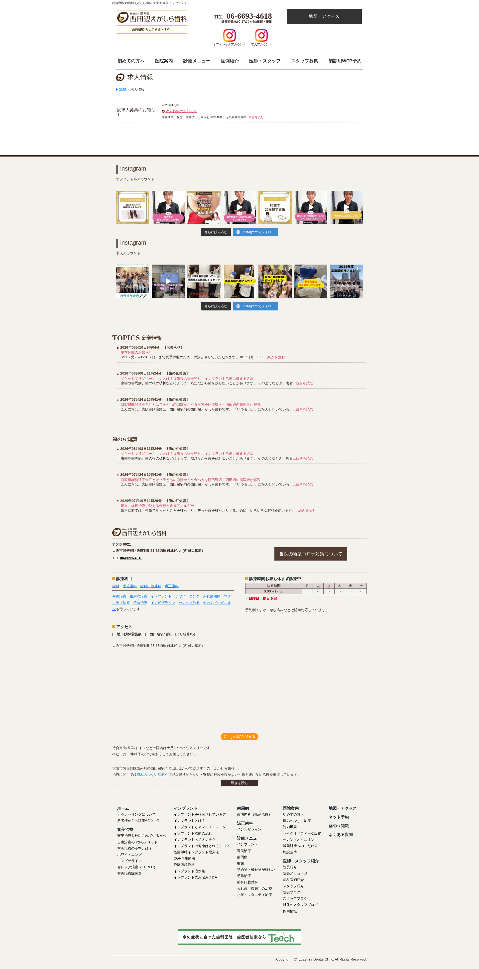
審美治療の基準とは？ (134, 848)
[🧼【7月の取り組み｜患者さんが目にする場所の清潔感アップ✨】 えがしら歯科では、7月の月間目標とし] (204, 281)
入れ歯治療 (212, 596)
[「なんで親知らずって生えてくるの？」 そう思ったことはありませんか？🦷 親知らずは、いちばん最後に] (310, 207)
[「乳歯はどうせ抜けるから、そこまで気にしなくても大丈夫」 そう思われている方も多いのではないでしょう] (204, 207)
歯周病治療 (138, 596)
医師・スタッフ (265, 60)
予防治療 (140, 603)
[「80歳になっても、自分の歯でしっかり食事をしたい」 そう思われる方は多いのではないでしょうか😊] (275, 207)
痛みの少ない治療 (151, 774)
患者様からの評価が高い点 (138, 821)
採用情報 (290, 911)
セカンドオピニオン (298, 840)
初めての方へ (131, 60)
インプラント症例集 (189, 871)
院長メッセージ (295, 873)
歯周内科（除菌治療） (254, 814)
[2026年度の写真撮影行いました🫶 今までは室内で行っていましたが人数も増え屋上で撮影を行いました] (346, 281)
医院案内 (164, 60)
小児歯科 (130, 586)
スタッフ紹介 (293, 886)
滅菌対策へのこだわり (300, 846)
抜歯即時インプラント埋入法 (196, 852)
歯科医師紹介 (293, 880)
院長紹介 (290, 867)
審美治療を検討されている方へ (141, 836)
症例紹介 (230, 60)
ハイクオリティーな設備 (302, 833)
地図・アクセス (324, 16)
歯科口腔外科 (150, 586)
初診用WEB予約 (345, 60)
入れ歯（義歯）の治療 (254, 888)
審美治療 (119, 596)
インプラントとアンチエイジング (200, 827)
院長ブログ (291, 892)
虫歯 (240, 863)
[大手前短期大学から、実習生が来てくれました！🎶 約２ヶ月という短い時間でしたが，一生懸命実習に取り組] (239, 281)
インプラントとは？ (189, 821)
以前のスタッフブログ (300, 905)
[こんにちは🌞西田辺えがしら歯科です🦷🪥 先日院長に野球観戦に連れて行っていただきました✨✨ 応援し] (275, 281)
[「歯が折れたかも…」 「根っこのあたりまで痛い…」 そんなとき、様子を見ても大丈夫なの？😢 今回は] (239, 207)
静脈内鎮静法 (184, 865)
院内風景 (290, 827)
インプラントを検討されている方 (200, 814)
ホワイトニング (187, 596)
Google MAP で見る (239, 737)
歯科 (115, 586)
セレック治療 (189, 603)
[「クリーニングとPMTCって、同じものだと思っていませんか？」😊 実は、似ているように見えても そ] (132, 207)
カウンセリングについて (136, 814)
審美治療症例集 (129, 873)
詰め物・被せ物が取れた (256, 870)
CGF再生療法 (184, 858)
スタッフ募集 (304, 60)
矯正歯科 (172, 586)
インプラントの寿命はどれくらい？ (202, 846)
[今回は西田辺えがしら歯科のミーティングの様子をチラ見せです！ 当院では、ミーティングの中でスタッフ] (168, 281)
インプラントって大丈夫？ (195, 840)
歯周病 (242, 857)
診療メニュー (196, 60)
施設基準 (290, 852)
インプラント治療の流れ (193, 833)
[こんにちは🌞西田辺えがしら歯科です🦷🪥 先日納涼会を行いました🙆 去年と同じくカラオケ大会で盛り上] (132, 281)
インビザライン (163, 603)
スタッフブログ (295, 898)
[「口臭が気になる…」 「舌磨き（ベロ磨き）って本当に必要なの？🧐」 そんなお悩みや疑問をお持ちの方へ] (346, 207)
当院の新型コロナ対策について (310, 553)
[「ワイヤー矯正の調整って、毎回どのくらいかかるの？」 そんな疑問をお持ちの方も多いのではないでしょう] (168, 207)
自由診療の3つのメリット (137, 842)
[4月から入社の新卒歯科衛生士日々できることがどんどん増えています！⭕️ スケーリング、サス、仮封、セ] (310, 281)
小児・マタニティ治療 (254, 895)
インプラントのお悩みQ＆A (195, 877)
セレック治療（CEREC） (137, 867)
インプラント (161, 596)
